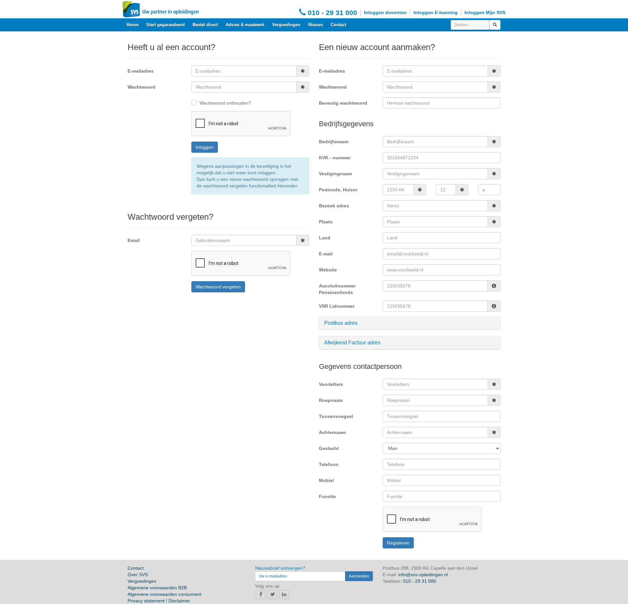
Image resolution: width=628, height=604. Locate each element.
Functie (327, 496)
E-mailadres (141, 71)
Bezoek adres (334, 205)
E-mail (326, 253)
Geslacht (329, 448)
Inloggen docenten (385, 12)
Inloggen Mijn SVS (484, 12)
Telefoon (329, 464)
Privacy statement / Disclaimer (159, 600)
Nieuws (315, 24)
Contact (338, 24)
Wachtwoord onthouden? (225, 103)
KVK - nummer (335, 157)
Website (328, 269)
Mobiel (326, 480)
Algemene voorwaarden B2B (157, 587)
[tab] (409, 323)
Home (132, 24)
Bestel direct (205, 24)
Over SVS (138, 574)
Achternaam (332, 432)
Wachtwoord (141, 87)
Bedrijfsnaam (333, 141)
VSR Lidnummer (337, 306)
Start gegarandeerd (165, 24)
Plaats (326, 221)
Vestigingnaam (335, 173)
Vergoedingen (286, 24)
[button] (409, 323)
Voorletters (331, 384)
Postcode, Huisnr (338, 189)
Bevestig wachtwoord (343, 103)
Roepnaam (331, 400)
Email (134, 240)
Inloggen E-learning (435, 12)
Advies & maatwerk (245, 24)
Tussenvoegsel (336, 416)
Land (324, 237)
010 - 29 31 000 (331, 12)
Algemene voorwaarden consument (164, 594)
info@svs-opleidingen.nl (423, 574)
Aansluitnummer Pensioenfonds (337, 289)
